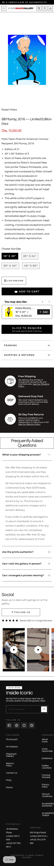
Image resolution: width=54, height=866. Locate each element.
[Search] (39, 8)
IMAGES (26, 857)
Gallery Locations (46, 767)
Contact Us (11, 773)
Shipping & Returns (19, 355)
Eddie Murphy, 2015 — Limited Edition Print (25, 308)
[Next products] (49, 302)
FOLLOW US (22, 612)
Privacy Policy (45, 786)
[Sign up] (44, 709)
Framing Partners (46, 776)
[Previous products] (42, 302)
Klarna (9, 787)
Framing (10, 345)
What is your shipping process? (21, 454)
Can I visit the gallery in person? (21, 563)
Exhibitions (47, 758)
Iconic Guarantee (47, 750)
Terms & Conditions (47, 795)
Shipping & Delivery (11, 755)
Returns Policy (10, 764)
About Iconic (45, 740)
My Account (12, 739)
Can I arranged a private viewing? (23, 575)
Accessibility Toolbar (48, 814)
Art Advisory (12, 747)
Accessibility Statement (48, 805)
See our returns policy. (29, 424)
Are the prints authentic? (17, 552)
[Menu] (3, 8)
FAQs (8, 780)
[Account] (44, 8)
